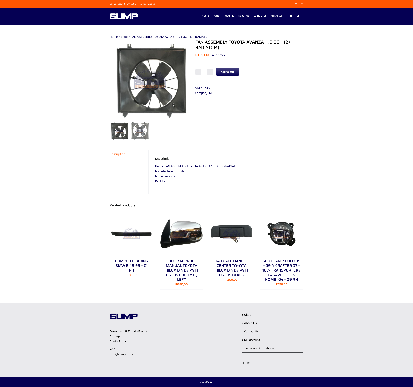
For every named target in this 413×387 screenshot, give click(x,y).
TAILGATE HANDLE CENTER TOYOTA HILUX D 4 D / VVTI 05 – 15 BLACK (231, 268)
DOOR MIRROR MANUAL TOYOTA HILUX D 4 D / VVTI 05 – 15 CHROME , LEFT (181, 270)
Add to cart (227, 72)
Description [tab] (117, 154)
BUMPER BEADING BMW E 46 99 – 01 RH (131, 265)
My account (252, 340)
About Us (250, 323)
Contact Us (251, 331)
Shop (124, 37)
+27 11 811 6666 (120, 349)
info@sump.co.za (147, 3)
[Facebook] (243, 363)
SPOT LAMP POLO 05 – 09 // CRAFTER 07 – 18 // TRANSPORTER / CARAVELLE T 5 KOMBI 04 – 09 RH (281, 270)
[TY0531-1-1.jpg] (150, 79)
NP (211, 93)
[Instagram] (248, 363)
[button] (298, 15)
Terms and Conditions (259, 348)
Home (114, 37)
